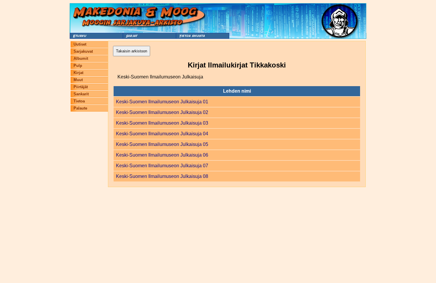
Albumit (81, 58)
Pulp (78, 65)
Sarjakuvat (83, 51)
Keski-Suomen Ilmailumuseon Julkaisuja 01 (162, 101)
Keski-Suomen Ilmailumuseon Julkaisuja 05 (162, 144)
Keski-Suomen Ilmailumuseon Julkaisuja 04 (162, 133)
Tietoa (79, 101)
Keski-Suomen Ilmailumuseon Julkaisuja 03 (162, 123)
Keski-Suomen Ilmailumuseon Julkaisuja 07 (162, 165)
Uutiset (80, 44)
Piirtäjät (81, 87)
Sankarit (81, 94)
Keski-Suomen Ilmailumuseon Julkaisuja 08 (162, 176)
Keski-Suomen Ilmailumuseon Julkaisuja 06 (162, 154)
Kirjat (78, 72)
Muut (78, 80)
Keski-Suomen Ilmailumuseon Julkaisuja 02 (162, 112)
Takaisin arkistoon (131, 51)
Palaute (80, 108)
